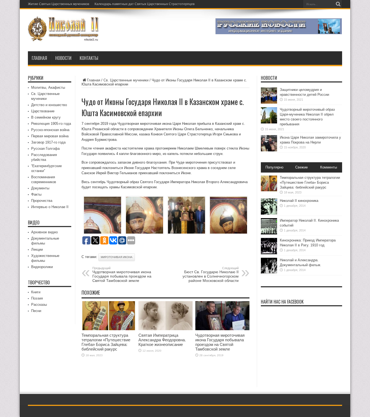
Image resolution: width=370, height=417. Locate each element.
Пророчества (41, 201)
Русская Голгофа (45, 149)
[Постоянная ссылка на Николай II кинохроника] (269, 213)
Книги (35, 292)
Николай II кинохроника (299, 201)
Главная (39, 58)
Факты (36, 194)
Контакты (89, 58)
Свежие (301, 167)
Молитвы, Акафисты (48, 87)
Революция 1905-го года (51, 124)
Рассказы (39, 305)
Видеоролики (42, 267)
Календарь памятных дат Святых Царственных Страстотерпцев (144, 4)
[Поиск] (338, 4)
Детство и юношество (49, 105)
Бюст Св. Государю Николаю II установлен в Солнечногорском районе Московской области (211, 274)
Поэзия (37, 298)
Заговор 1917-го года (48, 142)
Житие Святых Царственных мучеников (58, 4)
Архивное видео (44, 232)
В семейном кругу (46, 117)
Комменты (328, 167)
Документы (40, 188)
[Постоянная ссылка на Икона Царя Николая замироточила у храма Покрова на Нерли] (269, 150)
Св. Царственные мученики (125, 80)
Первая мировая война (50, 136)
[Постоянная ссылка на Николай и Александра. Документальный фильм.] (269, 273)
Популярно (274, 167)
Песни (36, 311)
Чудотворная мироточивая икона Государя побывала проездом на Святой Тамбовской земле (121, 274)
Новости (63, 58)
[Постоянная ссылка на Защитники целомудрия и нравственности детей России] (269, 102)
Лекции (37, 249)
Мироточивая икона (116, 257)
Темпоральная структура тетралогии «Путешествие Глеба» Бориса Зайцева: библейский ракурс (106, 342)
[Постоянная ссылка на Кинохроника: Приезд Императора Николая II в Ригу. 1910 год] (269, 253)
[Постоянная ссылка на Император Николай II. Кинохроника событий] (269, 233)
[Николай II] (64, 37)
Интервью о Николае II (50, 207)
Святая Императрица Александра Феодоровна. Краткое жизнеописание (162, 340)
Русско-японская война (50, 130)
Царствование (42, 111)
